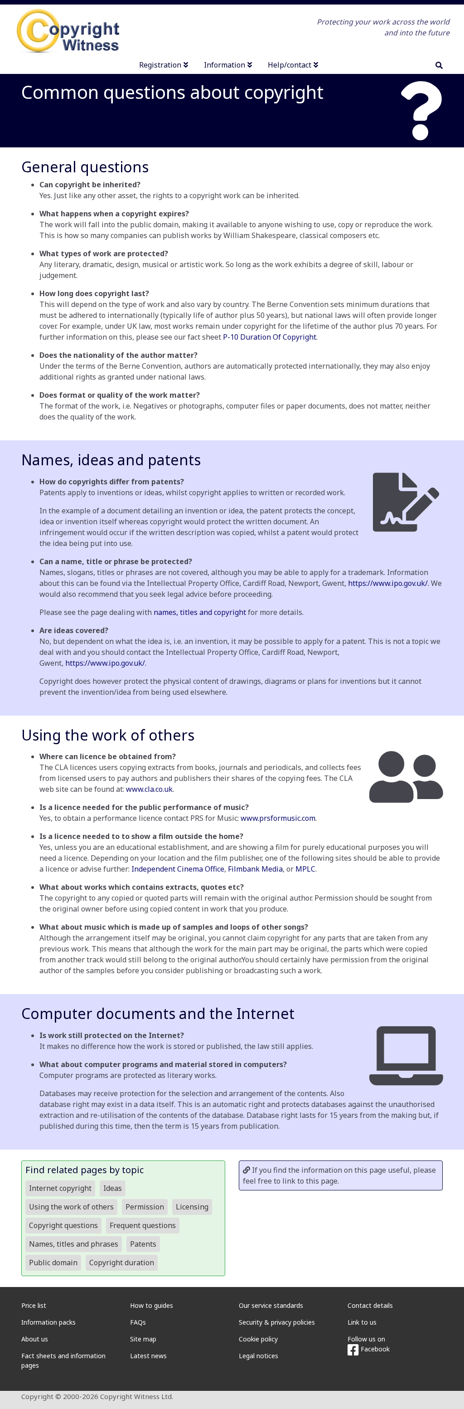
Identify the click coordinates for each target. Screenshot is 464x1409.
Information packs (48, 1322)
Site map (143, 1339)
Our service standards (271, 1305)
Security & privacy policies (277, 1322)
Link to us (362, 1322)
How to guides (151, 1305)
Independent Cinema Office (177, 869)
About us (34, 1339)
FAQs (138, 1322)
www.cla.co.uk (149, 789)
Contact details (370, 1305)
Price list (33, 1305)
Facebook (374, 1349)
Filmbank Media (255, 869)
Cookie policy (258, 1339)
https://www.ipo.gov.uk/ (388, 583)
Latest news (148, 1355)
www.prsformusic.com (278, 818)
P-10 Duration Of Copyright (269, 337)
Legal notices (258, 1355)
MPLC (305, 869)
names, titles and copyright (200, 612)
